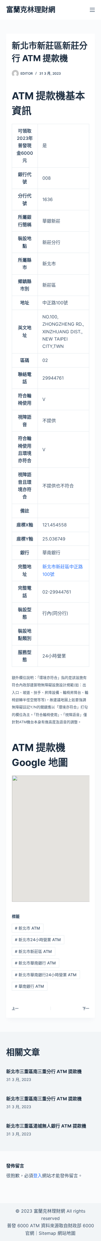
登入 (37, 1175)
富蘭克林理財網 (30, 9)
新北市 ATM (27, 928)
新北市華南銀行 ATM (35, 963)
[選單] (92, 9)
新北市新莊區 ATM (33, 951)
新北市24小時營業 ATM (38, 939)
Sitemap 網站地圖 (57, 1233)
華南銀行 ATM (29, 986)
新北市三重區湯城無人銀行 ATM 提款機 (46, 1126)
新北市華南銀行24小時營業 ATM (46, 974)
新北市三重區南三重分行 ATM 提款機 (44, 1071)
